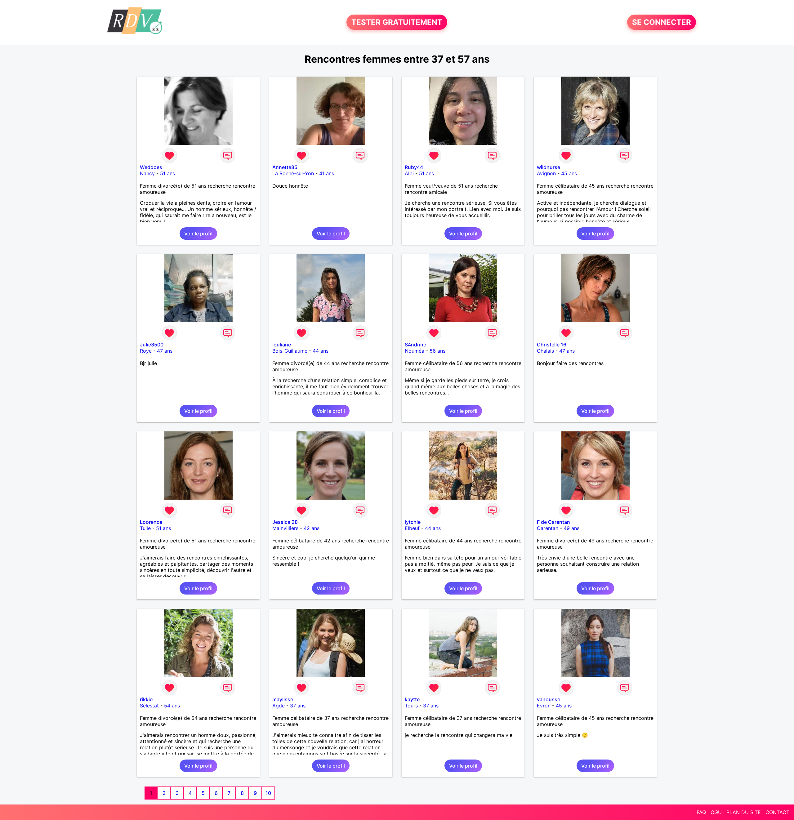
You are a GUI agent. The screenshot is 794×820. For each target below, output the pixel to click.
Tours (411, 705)
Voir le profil (198, 233)
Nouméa (414, 351)
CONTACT (777, 812)
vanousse (548, 699)
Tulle (145, 528)
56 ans (437, 351)
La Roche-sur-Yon (293, 173)
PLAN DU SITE (743, 812)
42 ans (311, 528)
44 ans (320, 351)
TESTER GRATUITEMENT (396, 22)
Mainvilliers (285, 528)
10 (268, 793)
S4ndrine (415, 344)
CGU (716, 812)
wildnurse (548, 167)
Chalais (545, 351)
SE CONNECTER (661, 22)
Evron (544, 705)
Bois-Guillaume (289, 351)
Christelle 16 (551, 344)
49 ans (571, 528)
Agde (278, 705)
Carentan (547, 528)
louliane (281, 344)
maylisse (282, 699)
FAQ (701, 812)
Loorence (151, 522)
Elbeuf (412, 528)
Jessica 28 (285, 522)
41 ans (326, 173)
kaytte (412, 699)
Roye (146, 351)
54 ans (172, 705)
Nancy (147, 173)
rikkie (146, 699)
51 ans (167, 173)
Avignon (546, 173)
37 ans (298, 705)
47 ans (164, 351)
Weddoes (151, 167)
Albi (409, 173)
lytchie (413, 522)
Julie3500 (151, 344)
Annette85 (284, 167)
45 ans (569, 173)
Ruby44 (414, 167)
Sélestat (149, 705)
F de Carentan (553, 522)
